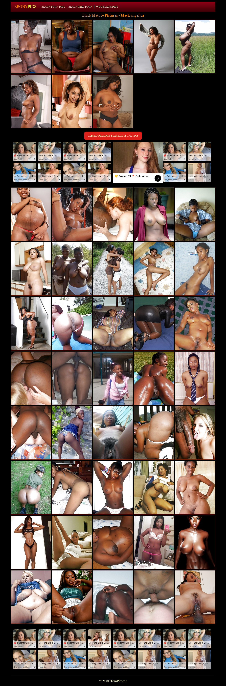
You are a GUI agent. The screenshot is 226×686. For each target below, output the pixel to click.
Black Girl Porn (80, 6)
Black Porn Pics (53, 6)
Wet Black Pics (107, 6)
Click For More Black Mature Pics (113, 135)
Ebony (25, 6)
